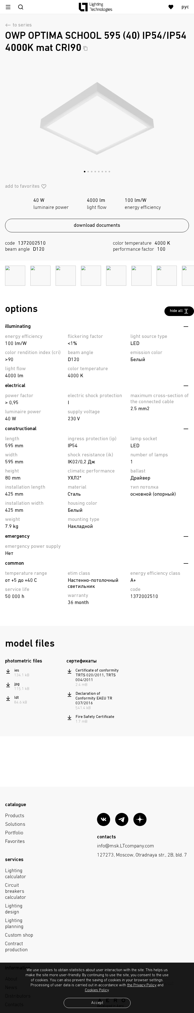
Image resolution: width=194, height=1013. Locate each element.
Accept (97, 1003)
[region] (33, 686)
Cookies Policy (97, 990)
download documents (97, 225)
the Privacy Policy (141, 985)
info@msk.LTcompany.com (125, 846)
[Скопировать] (85, 48)
